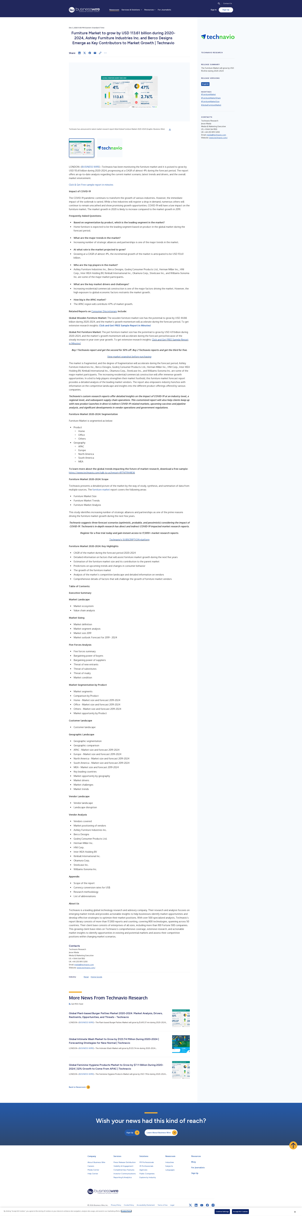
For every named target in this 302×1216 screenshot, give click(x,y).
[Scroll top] (293, 1145)
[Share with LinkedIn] (79, 53)
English (205, 84)
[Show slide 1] (81, 147)
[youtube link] (201, 1205)
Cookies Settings (222, 1211)
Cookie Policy (126, 1211)
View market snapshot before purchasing (129, 356)
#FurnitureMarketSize (210, 101)
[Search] (219, 3)
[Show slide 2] (109, 147)
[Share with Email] (95, 53)
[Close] (295, 1212)
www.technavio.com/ (86, 968)
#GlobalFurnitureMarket (211, 105)
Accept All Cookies (240, 1211)
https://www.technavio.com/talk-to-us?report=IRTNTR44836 (102, 472)
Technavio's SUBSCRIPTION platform (129, 539)
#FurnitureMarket (208, 94)
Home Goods (96, 977)
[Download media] (169, 129)
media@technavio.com (84, 964)
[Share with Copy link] (100, 53)
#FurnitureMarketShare (211, 98)
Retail (86, 977)
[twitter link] (190, 1205)
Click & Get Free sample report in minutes (91, 184)
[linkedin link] (196, 1205)
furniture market (101, 489)
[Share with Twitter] (84, 53)
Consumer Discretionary (104, 311)
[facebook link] (207, 1205)
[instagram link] (213, 1205)
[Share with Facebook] (90, 53)
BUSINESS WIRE (90, 166)
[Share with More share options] (105, 53)
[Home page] (84, 9)
